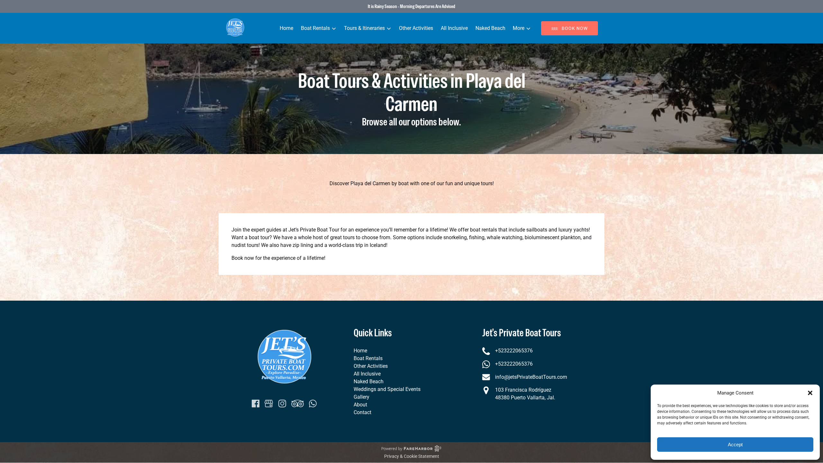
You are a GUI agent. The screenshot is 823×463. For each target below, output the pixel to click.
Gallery (361, 397)
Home (286, 28)
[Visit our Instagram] (282, 403)
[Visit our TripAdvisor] (297, 403)
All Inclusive (454, 28)
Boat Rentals (368, 358)
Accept (735, 444)
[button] (810, 393)
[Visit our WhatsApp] (313, 403)
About (360, 405)
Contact (362, 412)
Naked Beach (490, 28)
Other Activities (416, 28)
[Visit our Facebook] (255, 403)
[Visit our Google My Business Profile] (269, 403)
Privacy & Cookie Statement (411, 456)
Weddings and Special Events (387, 389)
